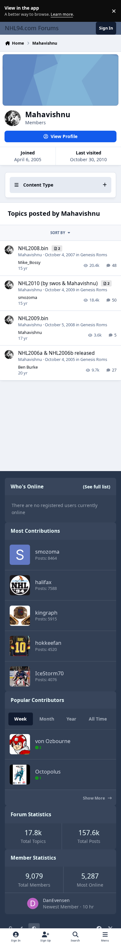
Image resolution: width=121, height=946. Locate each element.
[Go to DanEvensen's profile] (32, 903)
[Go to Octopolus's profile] (20, 775)
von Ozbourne (52, 741)
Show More (94, 798)
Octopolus (48, 771)
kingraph (46, 612)
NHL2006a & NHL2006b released (56, 353)
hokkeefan (48, 642)
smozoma (27, 297)
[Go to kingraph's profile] (20, 616)
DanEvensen (56, 900)
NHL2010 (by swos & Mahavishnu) (58, 283)
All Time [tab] (98, 719)
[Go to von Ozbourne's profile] (20, 744)
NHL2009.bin (33, 318)
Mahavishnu (30, 255)
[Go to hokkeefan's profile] (20, 646)
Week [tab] (20, 719)
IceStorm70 (49, 673)
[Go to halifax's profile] (20, 585)
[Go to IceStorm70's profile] (20, 676)
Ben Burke (28, 367)
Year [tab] (71, 719)
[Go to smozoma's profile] (20, 555)
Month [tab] (46, 719)
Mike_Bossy (29, 262)
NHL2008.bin (34, 248)
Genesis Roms (93, 255)
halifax (43, 582)
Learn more (12, 11)
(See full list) (96, 487)
